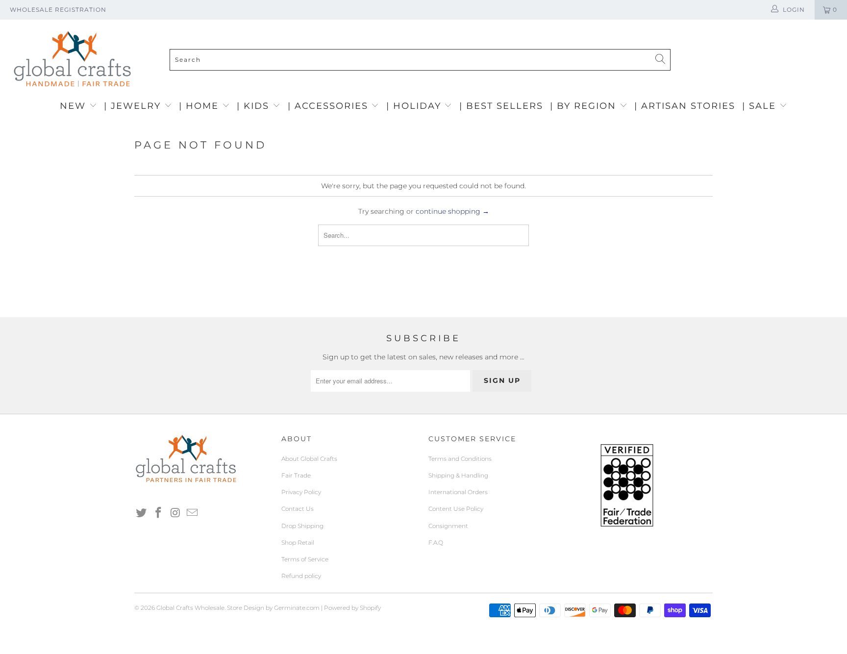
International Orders (458, 492)
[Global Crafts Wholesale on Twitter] (141, 513)
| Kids (255, 106)
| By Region (585, 106)
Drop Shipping (302, 525)
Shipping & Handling (458, 475)
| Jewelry (134, 106)
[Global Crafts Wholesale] (428, 22)
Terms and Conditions (460, 458)
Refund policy (301, 575)
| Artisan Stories (684, 106)
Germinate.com (297, 607)
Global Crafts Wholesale (190, 607)
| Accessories (330, 106)
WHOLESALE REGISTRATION (58, 9)
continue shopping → (452, 211)
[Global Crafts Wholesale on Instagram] (175, 513)
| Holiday (415, 106)
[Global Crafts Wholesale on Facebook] (158, 513)
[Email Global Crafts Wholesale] (192, 513)
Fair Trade (296, 475)
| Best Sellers (501, 106)
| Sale (760, 106)
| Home (200, 106)
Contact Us (297, 508)
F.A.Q (435, 542)
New (74, 106)
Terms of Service (304, 559)
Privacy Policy (301, 492)
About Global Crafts (309, 458)
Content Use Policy (455, 508)
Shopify (370, 607)
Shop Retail (297, 542)
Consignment (448, 525)
